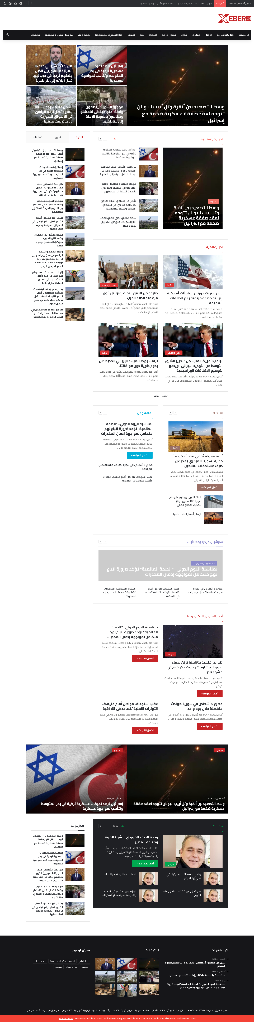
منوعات (58, 967)
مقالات (196, 35)
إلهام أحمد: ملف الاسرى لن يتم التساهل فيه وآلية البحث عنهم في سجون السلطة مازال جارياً (47, 277)
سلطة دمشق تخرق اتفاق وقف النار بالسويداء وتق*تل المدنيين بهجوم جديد (118, 221)
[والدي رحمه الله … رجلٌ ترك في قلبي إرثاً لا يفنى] (213, 878)
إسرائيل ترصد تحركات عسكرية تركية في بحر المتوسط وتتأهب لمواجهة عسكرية (102, 73)
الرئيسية (244, 35)
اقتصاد (153, 35)
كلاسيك (85, 967)
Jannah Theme (66, 1018)
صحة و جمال (40, 961)
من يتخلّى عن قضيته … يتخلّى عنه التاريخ (182, 893)
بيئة (142, 35)
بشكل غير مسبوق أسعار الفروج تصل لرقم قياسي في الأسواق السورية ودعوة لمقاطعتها (54, 114)
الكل (114, 139)
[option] (127, 85)
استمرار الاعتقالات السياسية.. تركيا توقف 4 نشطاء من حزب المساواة (119, 592)
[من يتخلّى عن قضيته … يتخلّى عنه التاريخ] (213, 895)
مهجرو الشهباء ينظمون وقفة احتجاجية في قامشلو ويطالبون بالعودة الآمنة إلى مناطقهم (101, 114)
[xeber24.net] (234, 18)
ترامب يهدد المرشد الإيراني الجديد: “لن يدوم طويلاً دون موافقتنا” (128, 363)
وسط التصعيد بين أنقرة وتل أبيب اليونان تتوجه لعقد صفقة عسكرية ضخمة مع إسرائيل (181, 113)
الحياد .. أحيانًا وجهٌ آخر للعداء (120, 874)
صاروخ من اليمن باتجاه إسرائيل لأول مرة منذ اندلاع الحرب (130, 295)
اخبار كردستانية (225, 35)
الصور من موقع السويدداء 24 (62, 961)
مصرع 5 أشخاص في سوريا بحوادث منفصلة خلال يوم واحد (125, 466)
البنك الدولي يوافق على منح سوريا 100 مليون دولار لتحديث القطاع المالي (185, 500)
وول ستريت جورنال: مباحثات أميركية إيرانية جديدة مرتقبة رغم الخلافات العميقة (195, 298)
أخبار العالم (83, 961)
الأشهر (58, 137)
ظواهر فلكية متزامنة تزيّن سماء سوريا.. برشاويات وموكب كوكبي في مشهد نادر (195, 667)
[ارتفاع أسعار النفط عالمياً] (213, 518)
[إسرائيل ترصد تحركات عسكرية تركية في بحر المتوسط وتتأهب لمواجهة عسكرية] (148, 154)
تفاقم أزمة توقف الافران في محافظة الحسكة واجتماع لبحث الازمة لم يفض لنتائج (47, 313)
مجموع (219, 750)
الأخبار (208, 35)
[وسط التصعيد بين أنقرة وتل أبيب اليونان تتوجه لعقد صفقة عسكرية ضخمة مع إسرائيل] (177, 85)
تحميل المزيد (160, 396)
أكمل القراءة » (209, 487)
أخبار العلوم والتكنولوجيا (109, 35)
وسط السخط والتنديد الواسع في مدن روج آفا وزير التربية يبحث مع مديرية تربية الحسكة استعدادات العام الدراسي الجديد (47, 258)
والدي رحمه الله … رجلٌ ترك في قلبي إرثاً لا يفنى (184, 876)
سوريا (184, 35)
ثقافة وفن (84, 35)
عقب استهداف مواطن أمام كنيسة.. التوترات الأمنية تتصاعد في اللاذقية (127, 478)
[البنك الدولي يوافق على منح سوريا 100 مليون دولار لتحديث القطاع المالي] (213, 501)
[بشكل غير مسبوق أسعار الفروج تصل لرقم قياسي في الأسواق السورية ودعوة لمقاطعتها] (148, 205)
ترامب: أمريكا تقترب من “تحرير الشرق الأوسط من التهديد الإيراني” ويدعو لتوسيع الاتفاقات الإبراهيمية (194, 366)
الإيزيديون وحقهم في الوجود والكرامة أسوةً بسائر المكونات (119, 893)
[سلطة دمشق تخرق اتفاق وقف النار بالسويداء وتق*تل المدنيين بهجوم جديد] (148, 222)
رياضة (131, 35)
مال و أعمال (72, 967)
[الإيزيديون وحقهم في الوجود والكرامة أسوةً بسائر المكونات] (148, 895)
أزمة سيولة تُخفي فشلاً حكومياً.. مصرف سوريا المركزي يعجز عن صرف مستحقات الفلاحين (197, 461)
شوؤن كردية (169, 35)
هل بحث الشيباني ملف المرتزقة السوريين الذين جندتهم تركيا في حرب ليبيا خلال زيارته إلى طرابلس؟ (167, 3)
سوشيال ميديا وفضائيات (59, 35)
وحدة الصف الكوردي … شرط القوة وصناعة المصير (131, 839)
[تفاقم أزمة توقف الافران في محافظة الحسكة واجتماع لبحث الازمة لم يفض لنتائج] (74, 314)
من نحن (35, 35)
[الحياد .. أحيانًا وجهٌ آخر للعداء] (148, 878)
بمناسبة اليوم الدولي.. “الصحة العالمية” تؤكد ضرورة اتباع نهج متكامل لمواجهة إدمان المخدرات (127, 429)
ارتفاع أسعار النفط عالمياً (187, 514)
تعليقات (37, 137)
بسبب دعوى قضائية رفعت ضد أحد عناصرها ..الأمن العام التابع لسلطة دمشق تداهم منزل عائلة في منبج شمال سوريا (48, 296)
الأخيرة (79, 137)
